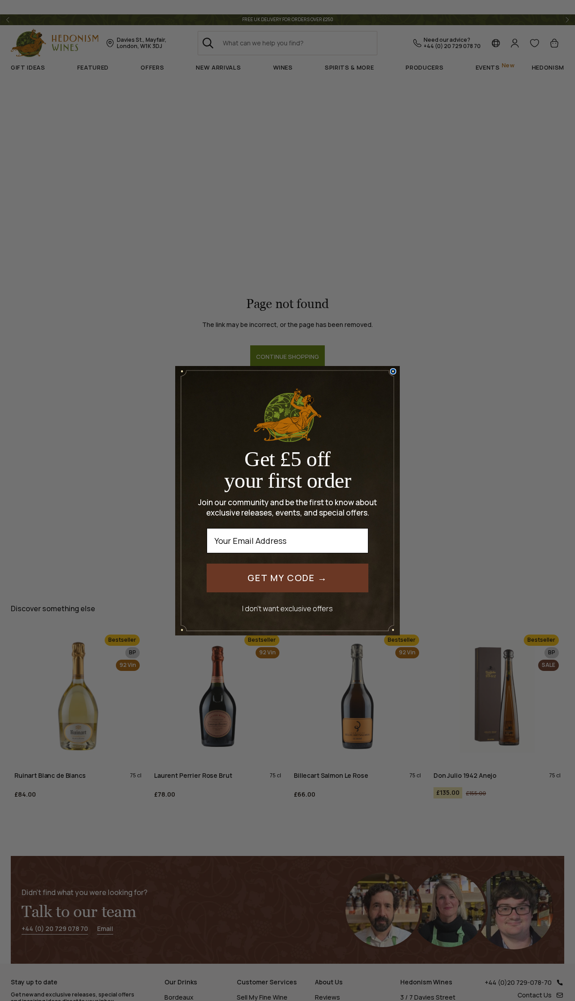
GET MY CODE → (287, 578)
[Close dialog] (393, 371)
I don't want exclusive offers (287, 608)
